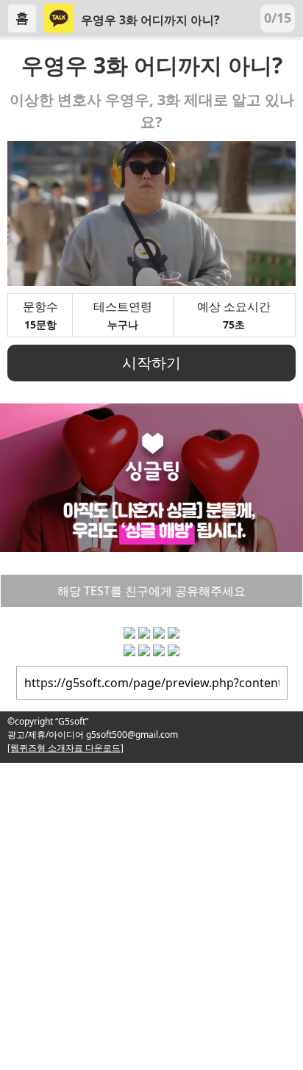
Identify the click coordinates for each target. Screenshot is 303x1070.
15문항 (40, 324)
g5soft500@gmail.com (131, 734)
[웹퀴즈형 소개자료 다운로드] (65, 748)
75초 (234, 324)
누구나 (122, 324)
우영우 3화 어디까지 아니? (150, 20)
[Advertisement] (151, 914)
